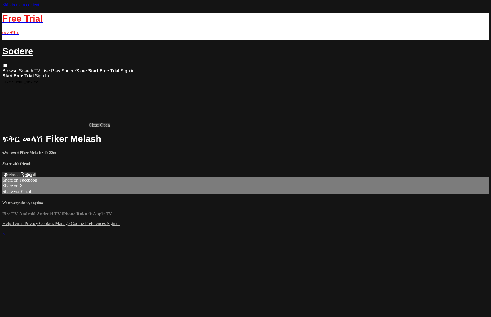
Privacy (31, 223)
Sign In (42, 76)
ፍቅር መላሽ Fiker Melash (22, 152)
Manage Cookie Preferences (81, 223)
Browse (10, 70)
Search (26, 70)
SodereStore (74, 70)
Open (105, 125)
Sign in (127, 70)
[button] (5, 65)
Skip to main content (20, 4)
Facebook (11, 174)
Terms (18, 223)
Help (7, 223)
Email (31, 174)
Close (94, 125)
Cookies (47, 223)
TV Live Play (47, 70)
